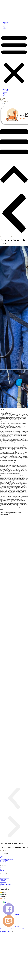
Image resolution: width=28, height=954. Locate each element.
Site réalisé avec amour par (6, 931)
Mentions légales (17, 928)
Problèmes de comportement (6, 859)
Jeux (1, 869)
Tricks (1, 868)
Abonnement (6, 22)
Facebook (4, 896)
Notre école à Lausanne (5, 884)
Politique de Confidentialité (6, 928)
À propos (5, 24)
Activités (2, 870)
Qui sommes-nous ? (4, 878)
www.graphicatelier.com (5, 944)
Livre (4, 27)
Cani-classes (3, 882)
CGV (23, 928)
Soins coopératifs (4, 860)
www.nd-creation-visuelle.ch (6, 952)
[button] (14, 59)
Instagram (4, 894)
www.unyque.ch (4, 948)
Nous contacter (3, 885)
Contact (4, 28)
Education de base (4, 857)
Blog (4, 26)
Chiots (1, 856)
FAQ (1, 883)
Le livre (2, 876)
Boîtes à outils (3, 861)
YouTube (4, 898)
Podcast (4, 892)
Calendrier (5, 23)
